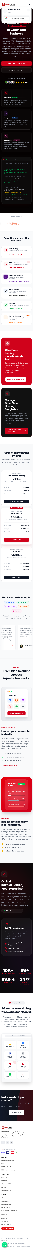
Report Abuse (9, 1228)
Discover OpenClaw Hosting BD (14, 431)
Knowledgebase (6, 1204)
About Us (4, 1218)
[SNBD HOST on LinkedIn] (7, 1142)
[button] (16, 18)
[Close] (28, 10)
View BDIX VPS (16, 539)
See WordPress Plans (14, 379)
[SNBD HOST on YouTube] (11, 1142)
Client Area (4, 1198)
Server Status (5, 1207)
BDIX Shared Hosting (7, 1164)
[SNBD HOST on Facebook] (3, 1142)
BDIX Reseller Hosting (8, 1170)
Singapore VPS (6, 1184)
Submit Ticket (5, 1201)
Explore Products (15, 70)
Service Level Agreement (23, 1246)
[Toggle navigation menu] (29, 4)
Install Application (16, 714)
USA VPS (4, 1181)
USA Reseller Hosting (8, 1167)
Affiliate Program (6, 1224)
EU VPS (3, 1187)
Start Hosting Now (15, 63)
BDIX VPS (4, 1177)
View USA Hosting (16, 501)
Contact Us (4, 1221)
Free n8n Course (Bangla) (9, 1210)
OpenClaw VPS (6, 1190)
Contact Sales (17, 1113)
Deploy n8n (16, 577)
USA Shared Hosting (7, 1160)
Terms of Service (12, 1243)
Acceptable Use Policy (9, 1246)
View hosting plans (8, 765)
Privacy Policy (21, 1243)
